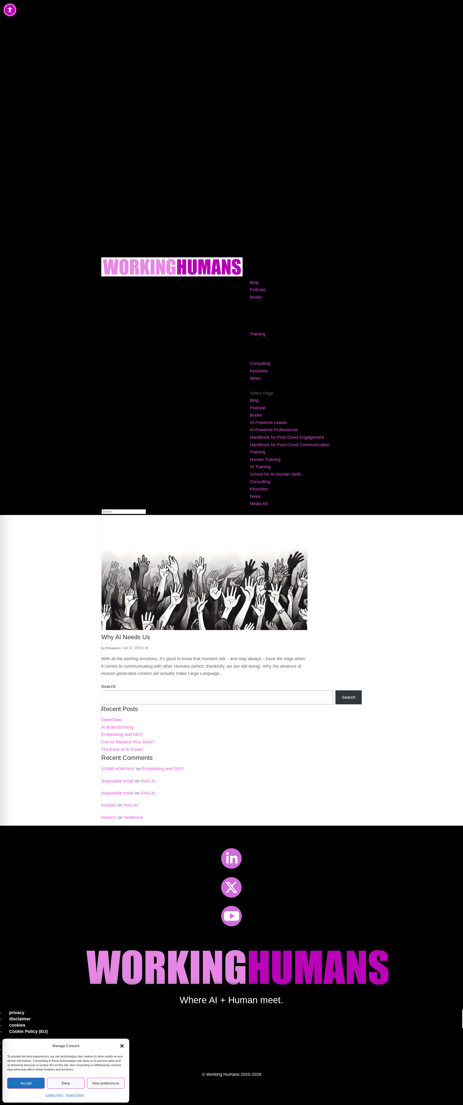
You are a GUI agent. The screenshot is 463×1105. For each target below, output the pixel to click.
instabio (108, 805)
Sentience (133, 817)
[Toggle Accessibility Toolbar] (10, 10)
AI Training (260, 348)
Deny (66, 1083)
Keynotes (259, 371)
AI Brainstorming (117, 727)
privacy (16, 1012)
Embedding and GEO (122, 734)
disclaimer (20, 1018)
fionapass (113, 648)
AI (146, 648)
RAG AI (148, 781)
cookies (17, 1025)
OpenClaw (111, 719)
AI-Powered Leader (268, 304)
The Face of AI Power (122, 749)
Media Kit (259, 385)
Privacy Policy (75, 1095)
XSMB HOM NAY (118, 768)
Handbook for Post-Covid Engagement (287, 319)
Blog (254, 282)
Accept (26, 1083)
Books (256, 297)
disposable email (117, 781)
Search (108, 686)
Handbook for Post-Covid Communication (290, 326)
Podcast (258, 289)
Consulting (260, 363)
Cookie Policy (54, 1095)
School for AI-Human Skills (275, 356)
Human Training (265, 341)
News (255, 378)
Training (257, 334)
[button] (122, 1045)
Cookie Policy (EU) (28, 1031)
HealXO (108, 817)
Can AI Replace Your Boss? (128, 742)
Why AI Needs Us (125, 637)
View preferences (105, 1083)
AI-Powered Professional (274, 311)
